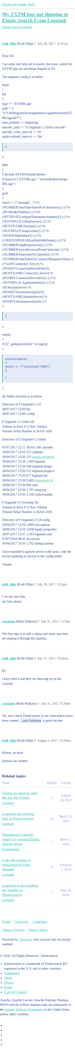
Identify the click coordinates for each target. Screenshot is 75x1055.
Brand (8, 987)
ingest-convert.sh (43, 457)
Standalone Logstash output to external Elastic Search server (21, 839)
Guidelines (40, 921)
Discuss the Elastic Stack (18, 4)
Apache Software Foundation (24, 1009)
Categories (22, 921)
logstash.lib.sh (44, 480)
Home (6, 921)
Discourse (25, 939)
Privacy (9, 982)
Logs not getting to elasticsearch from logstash (16, 864)
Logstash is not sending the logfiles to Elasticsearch (20, 890)
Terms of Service (13, 930)
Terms (8, 978)
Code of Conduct (15, 992)
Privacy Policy (38, 930)
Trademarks (12, 973)
